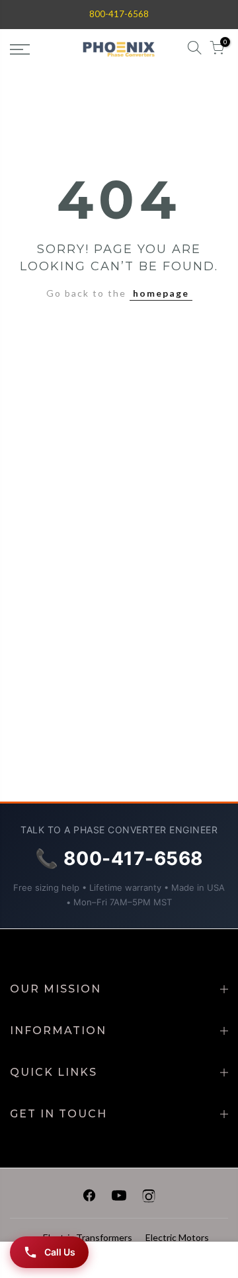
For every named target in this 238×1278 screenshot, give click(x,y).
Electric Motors (177, 1237)
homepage (161, 293)
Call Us (59, 1252)
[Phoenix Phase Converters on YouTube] (119, 1197)
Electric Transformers (87, 1237)
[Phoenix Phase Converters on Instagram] (148, 1197)
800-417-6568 (119, 14)
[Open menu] (33, 49)
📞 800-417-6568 (119, 858)
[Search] (194, 49)
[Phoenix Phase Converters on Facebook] (89, 1197)
